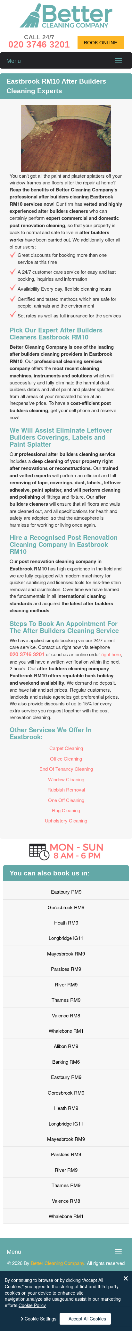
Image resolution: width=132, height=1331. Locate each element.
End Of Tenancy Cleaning (66, 768)
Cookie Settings (40, 1319)
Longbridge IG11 (66, 937)
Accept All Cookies (87, 1318)
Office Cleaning (66, 758)
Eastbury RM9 (66, 891)
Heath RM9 (66, 922)
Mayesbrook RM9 (66, 953)
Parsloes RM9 (66, 968)
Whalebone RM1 (66, 1030)
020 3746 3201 (27, 654)
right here (111, 654)
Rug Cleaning (66, 810)
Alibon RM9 (66, 1046)
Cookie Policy (32, 1305)
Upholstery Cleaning (66, 820)
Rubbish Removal (66, 789)
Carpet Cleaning (66, 748)
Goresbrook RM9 (66, 907)
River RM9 (66, 984)
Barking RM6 (66, 1061)
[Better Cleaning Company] (66, 25)
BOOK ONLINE (100, 42)
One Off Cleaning (66, 800)
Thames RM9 (66, 999)
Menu (13, 60)
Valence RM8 (66, 1015)
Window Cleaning (66, 779)
